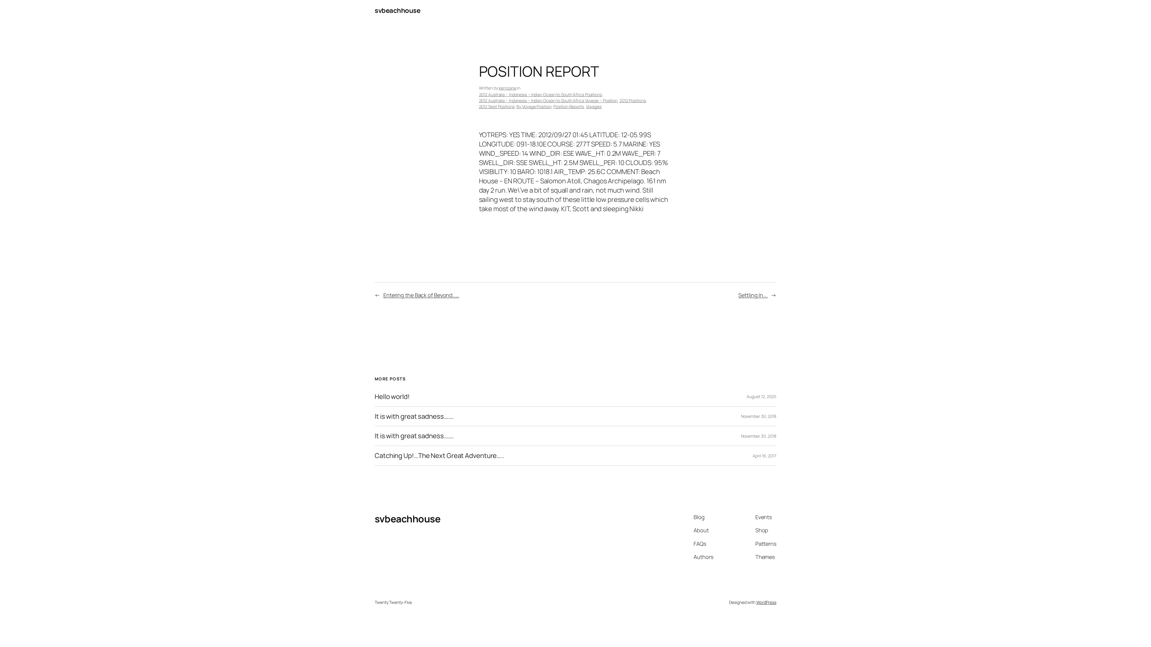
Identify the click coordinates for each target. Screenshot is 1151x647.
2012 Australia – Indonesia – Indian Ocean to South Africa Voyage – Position (548, 100)
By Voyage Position (533, 106)
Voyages (594, 106)
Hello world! (392, 396)
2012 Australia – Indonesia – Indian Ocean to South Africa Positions (540, 94)
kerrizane (507, 88)
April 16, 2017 (764, 456)
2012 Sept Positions (497, 106)
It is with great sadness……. (414, 416)
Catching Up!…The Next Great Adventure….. (439, 455)
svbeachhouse (397, 10)
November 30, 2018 (758, 416)
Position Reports (568, 106)
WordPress (766, 602)
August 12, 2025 (761, 396)
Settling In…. (753, 295)
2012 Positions (633, 100)
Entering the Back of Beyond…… (421, 295)
